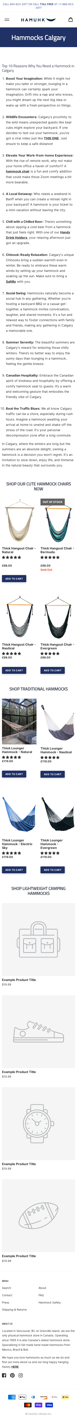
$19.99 (6, 984)
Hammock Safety (49, 1302)
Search (6, 1287)
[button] (12, 557)
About (42, 1287)
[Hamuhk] (38, 19)
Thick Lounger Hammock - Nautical (56, 750)
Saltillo (11, 281)
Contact (7, 1295)
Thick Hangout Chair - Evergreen (57, 646)
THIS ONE (51, 138)
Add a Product (27, 941)
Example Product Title (19, 980)
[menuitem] (70, 19)
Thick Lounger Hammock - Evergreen (51, 844)
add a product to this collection (46, 932)
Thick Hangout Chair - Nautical (19, 646)
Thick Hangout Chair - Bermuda (57, 550)
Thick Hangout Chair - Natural (19, 550)
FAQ (41, 1295)
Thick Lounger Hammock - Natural (17, 750)
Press (5, 1302)
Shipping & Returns (14, 1309)
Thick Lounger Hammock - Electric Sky (17, 844)
